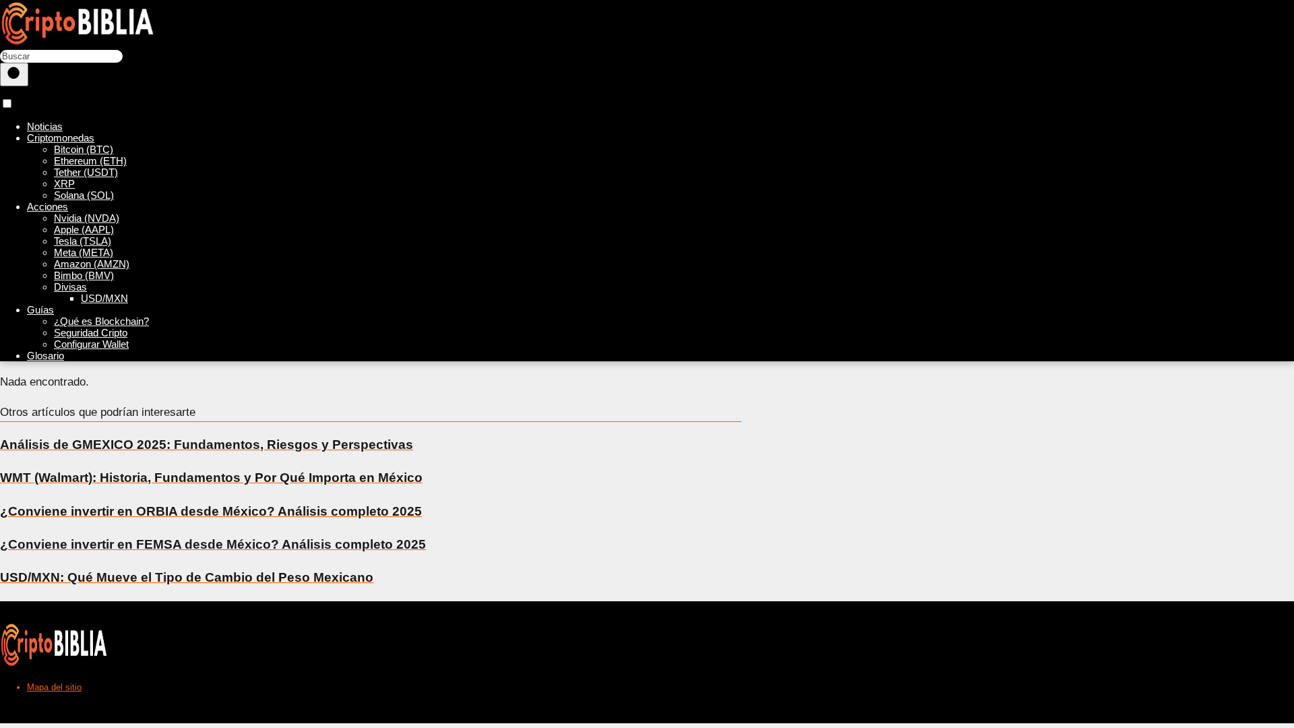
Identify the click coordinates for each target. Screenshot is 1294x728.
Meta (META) (83, 252)
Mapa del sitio (54, 687)
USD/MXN (104, 298)
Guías (40, 309)
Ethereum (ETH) (90, 160)
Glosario (45, 355)
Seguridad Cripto (90, 332)
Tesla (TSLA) (82, 241)
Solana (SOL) (84, 195)
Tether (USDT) (86, 172)
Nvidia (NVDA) (86, 218)
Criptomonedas (60, 138)
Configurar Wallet (91, 344)
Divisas (70, 287)
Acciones (47, 206)
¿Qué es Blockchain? (101, 321)
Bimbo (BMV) (84, 275)
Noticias (45, 126)
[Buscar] (14, 74)
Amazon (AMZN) (91, 264)
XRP (64, 183)
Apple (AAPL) (84, 229)
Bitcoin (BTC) (83, 149)
